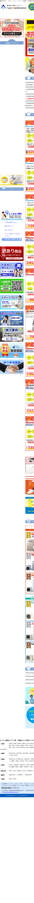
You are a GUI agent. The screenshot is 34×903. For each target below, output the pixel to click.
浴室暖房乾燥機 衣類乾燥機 (12, 121)
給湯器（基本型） (12, 54)
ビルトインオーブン (12, 146)
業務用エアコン (12, 171)
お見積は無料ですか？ (11, 222)
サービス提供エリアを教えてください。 (13, 235)
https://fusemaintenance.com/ (11, 792)
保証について (12, 194)
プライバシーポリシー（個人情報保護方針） (12, 206)
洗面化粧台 (12, 109)
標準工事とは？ (9, 226)
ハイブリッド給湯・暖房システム (12, 66)
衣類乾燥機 (12, 115)
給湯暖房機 (12, 72)
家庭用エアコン (12, 165)
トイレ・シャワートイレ (12, 103)
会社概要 (25, 15)
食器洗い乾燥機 (12, 158)
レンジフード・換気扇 (12, 152)
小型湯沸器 (12, 84)
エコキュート (12, 47)
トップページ (8, 15)
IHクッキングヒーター (12, 140)
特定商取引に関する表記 (12, 200)
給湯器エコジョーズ (12, 60)
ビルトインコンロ (12, 134)
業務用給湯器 (12, 97)
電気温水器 (12, 78)
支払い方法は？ (9, 230)
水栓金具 (12, 128)
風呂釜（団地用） (12, 91)
